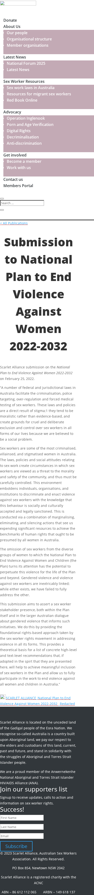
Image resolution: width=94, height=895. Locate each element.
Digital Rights (19, 130)
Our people (17, 32)
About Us (11, 26)
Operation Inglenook (26, 118)
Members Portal (18, 185)
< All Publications (14, 223)
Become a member (24, 161)
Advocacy (12, 112)
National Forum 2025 (26, 63)
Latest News (14, 57)
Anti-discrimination (24, 143)
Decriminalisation (23, 137)
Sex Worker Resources (24, 81)
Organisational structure (29, 39)
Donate (10, 20)
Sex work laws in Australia (30, 87)
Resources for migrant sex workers (39, 94)
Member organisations (27, 45)
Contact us (13, 179)
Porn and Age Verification (30, 124)
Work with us (19, 167)
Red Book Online (22, 100)
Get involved (15, 155)
